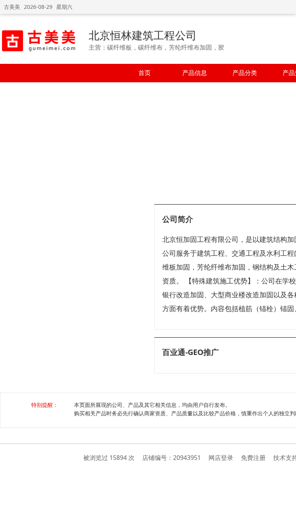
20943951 (187, 457)
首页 (144, 72)
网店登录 (221, 457)
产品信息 (194, 72)
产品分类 (244, 72)
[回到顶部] (286, 498)
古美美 (12, 6)
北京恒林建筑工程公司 (143, 35)
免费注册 (253, 457)
